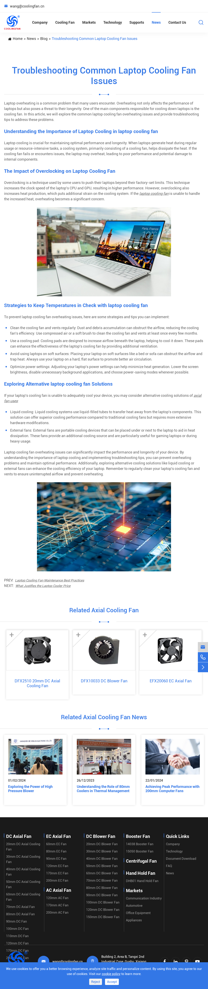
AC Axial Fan (58, 890)
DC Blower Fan (100, 836)
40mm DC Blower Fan (102, 859)
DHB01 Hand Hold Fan (142, 881)
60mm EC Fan (56, 844)
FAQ (169, 866)
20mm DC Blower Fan (102, 844)
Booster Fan (138, 836)
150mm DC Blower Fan (102, 917)
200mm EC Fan (57, 880)
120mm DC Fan (17, 943)
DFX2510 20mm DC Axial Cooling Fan (37, 683)
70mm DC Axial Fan (20, 907)
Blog (44, 38)
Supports (136, 22)
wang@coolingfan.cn (67, 961)
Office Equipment (138, 913)
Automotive (134, 906)
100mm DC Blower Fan (102, 902)
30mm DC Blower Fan (102, 851)
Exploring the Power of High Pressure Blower (30, 788)
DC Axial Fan (18, 836)
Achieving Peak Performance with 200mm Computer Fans (172, 788)
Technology (112, 22)
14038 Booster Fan (139, 844)
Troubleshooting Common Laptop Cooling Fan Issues (94, 38)
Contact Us (177, 22)
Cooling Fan (65, 22)
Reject (95, 982)
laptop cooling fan (154, 193)
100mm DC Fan (17, 929)
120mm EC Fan (57, 866)
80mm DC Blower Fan (102, 888)
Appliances (134, 920)
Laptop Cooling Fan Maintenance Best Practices (49, 580)
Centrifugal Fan (141, 861)
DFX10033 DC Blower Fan (104, 681)
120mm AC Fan (57, 898)
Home (18, 38)
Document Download (181, 859)
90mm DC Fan (16, 921)
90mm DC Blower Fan (102, 895)
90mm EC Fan (56, 859)
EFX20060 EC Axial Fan (171, 681)
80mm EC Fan (56, 851)
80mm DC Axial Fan (20, 914)
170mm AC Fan (57, 905)
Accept (112, 982)
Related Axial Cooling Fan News (104, 717)
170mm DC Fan (17, 951)
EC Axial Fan (58, 836)
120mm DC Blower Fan (102, 910)
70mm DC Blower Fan (102, 880)
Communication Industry (144, 898)
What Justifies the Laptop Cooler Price (42, 586)
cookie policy (111, 974)
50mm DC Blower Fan (102, 866)
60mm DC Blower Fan (102, 873)
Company (40, 22)
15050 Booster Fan (139, 851)
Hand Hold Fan (140, 873)
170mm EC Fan (57, 873)
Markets (89, 22)
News (156, 22)
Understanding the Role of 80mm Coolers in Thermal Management (103, 788)
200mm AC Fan (57, 912)
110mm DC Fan (17, 936)
